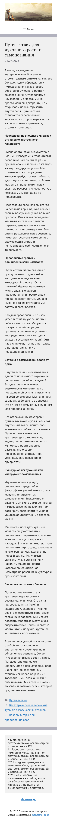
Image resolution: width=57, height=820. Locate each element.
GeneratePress (40, 814)
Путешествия (18, 700)
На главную (28, 799)
